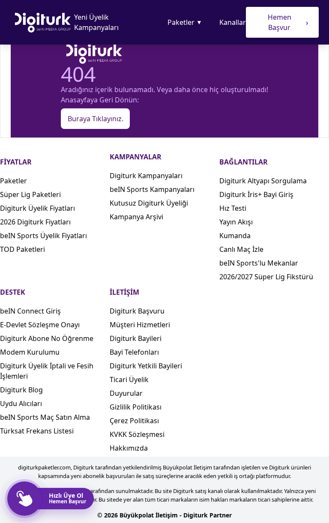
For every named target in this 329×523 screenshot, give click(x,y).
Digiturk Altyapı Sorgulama (263, 180)
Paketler (184, 22)
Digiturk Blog (21, 389)
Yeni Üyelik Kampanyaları (96, 22)
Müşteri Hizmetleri (140, 324)
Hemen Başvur (288, 22)
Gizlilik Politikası (136, 407)
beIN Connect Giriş (30, 311)
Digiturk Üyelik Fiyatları (37, 208)
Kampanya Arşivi (136, 216)
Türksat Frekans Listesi (37, 431)
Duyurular (126, 393)
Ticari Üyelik (129, 379)
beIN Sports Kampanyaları (152, 189)
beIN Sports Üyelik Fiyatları (43, 235)
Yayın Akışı (236, 222)
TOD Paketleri (22, 249)
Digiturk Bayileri (136, 338)
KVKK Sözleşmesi (137, 434)
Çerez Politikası (134, 420)
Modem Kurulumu (30, 352)
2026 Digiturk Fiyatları (35, 222)
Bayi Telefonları (134, 352)
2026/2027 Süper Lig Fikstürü (266, 276)
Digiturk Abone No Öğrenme (46, 338)
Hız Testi (232, 208)
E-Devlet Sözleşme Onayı (40, 324)
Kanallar (232, 22)
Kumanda (235, 235)
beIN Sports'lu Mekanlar (258, 263)
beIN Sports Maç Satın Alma (45, 417)
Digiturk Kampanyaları (146, 175)
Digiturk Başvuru (137, 311)
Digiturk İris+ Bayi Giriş (256, 194)
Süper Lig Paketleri (30, 194)
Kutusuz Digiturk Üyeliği (149, 203)
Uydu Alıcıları (21, 403)
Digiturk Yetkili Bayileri (146, 366)
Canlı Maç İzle (241, 249)
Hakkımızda (129, 448)
